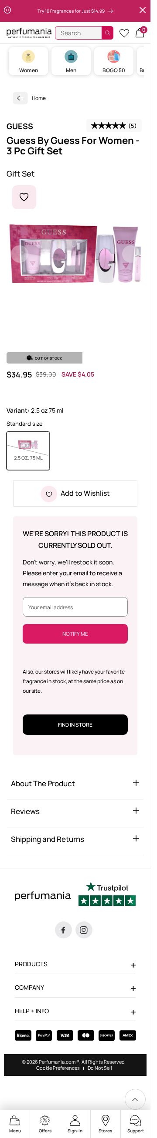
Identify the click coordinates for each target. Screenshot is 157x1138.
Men (71, 70)
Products (31, 964)
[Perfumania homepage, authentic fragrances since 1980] (29, 32)
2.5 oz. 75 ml (32, 457)
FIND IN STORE (75, 724)
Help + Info (32, 1011)
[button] (140, 32)
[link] (20, 98)
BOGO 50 (113, 70)
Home (39, 98)
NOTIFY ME (75, 633)
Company (29, 987)
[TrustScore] (107, 894)
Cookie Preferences (58, 1068)
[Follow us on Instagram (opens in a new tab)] (83, 929)
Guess (20, 126)
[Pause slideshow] (7, 11)
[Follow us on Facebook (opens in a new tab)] (63, 929)
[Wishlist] (124, 33)
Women (28, 70)
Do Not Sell (100, 1068)
